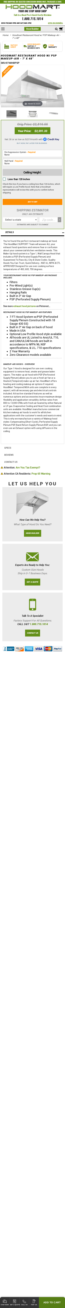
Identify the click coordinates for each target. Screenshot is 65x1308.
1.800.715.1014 (32, 19)
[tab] (32, 232)
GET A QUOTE (32, 582)
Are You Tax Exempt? (22, 467)
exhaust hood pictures (24, 306)
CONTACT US (32, 633)
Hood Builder (32, 29)
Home (5, 35)
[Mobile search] (56, 29)
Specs (7, 448)
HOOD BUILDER (32, 533)
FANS (59, 1)
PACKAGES (51, 1)
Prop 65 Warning (27, 473)
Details (9, 232)
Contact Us (11, 462)
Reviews (9, 455)
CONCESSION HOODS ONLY (36, 1)
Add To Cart (52, 1302)
